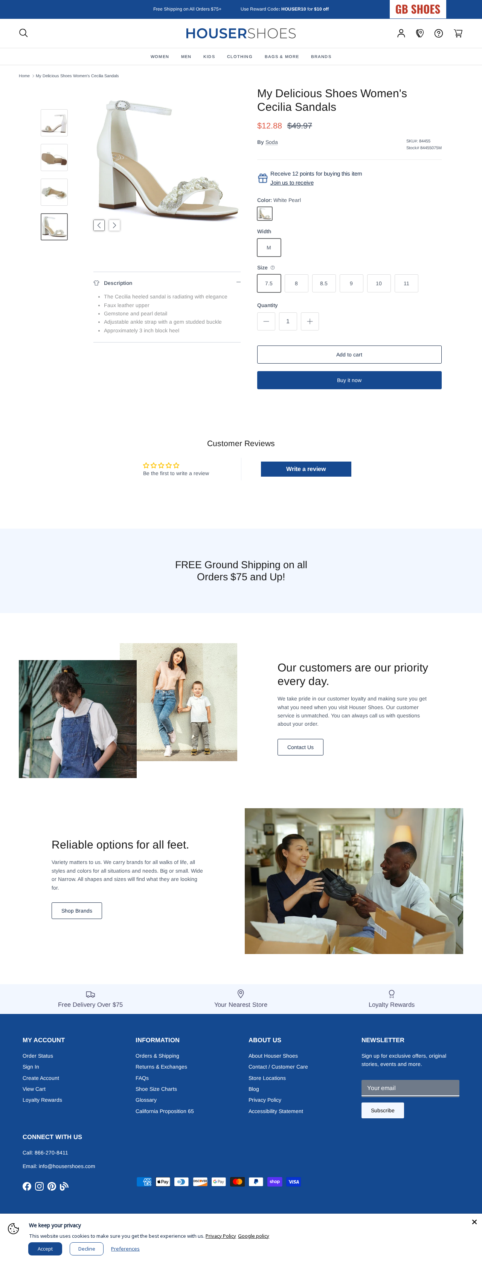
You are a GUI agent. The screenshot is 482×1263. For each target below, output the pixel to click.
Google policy (253, 1235)
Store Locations (267, 1078)
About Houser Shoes (273, 1056)
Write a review (306, 469)
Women (160, 56)
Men (186, 56)
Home (24, 75)
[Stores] (419, 33)
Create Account (41, 1078)
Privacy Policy (265, 1100)
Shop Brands (76, 911)
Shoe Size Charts (156, 1089)
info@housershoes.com (67, 1166)
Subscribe (383, 1110)
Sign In (31, 1067)
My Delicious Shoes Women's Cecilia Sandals (77, 75)
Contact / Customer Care (278, 1067)
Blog (254, 1089)
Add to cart (349, 355)
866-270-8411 (51, 1153)
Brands (321, 56)
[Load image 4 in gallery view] (167, 160)
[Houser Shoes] (241, 33)
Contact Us (300, 747)
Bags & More (282, 56)
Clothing (240, 56)
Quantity (267, 305)
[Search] (23, 33)
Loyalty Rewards (42, 1100)
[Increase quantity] (310, 321)
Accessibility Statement (276, 1111)
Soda (271, 142)
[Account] (401, 33)
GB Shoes (436, 6)
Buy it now (349, 380)
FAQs (142, 1078)
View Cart (34, 1089)
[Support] (439, 33)
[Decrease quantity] (266, 321)
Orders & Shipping (157, 1056)
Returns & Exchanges (161, 1067)
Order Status (38, 1056)
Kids (209, 56)
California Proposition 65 (165, 1111)
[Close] (474, 1221)
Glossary (146, 1100)
